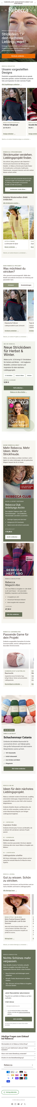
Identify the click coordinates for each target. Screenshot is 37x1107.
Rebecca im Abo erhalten (18, 392)
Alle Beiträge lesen (10, 890)
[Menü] (2, 10)
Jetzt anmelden (18, 1019)
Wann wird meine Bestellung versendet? (14, 1054)
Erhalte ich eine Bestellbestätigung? (12, 1058)
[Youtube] (18, 1104)
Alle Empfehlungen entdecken (12, 84)
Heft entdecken (18, 388)
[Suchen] (6, 10)
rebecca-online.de (20, 1100)
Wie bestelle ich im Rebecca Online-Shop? (14, 1044)
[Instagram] (15, 1104)
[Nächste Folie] (35, 3)
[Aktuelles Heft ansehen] (18, 412)
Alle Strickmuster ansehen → (11, 203)
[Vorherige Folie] (2, 3)
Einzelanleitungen (26, 285)
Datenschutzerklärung (24, 1012)
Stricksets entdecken (18, 56)
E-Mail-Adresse (9, 1002)
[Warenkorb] (35, 10)
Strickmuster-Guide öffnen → (18, 189)
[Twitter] (25, 1104)
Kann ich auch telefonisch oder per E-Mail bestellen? (14, 1049)
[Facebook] (12, 1104)
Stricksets (11, 285)
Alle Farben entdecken (18, 768)
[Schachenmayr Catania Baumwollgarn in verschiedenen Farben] (18, 710)
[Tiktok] (22, 1104)
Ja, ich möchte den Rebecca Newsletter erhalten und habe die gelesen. (19, 1012)
